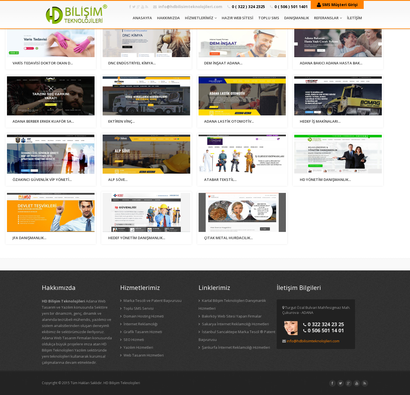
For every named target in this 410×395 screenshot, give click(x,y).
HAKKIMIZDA (168, 17)
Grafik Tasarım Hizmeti (142, 331)
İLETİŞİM (354, 17)
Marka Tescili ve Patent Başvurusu (152, 300)
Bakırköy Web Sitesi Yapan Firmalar (231, 316)
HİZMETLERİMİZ (199, 17)
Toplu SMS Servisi (138, 308)
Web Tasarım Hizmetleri (143, 355)
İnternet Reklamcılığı (140, 323)
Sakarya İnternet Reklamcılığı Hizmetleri (235, 323)
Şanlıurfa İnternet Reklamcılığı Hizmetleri (235, 347)
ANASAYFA (142, 17)
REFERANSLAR (326, 17)
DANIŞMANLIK (296, 17)
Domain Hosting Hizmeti (143, 316)
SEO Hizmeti (133, 339)
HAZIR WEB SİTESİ (237, 17)
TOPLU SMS (268, 17)
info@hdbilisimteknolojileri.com (190, 6)
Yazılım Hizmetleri (138, 347)
